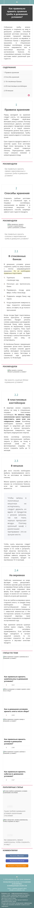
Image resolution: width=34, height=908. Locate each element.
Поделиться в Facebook (17, 860)
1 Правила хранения (11, 72)
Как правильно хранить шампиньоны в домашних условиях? (16, 679)
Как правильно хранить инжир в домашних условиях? (15, 741)
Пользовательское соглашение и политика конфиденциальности (17, 884)
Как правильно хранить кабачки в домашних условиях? (15, 774)
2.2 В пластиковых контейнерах (15, 86)
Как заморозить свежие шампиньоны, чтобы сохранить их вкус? (17, 842)
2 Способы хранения (11, 77)
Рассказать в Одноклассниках (17, 865)
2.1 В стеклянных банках (13, 81)
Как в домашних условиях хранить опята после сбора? (16, 710)
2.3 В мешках (8, 91)
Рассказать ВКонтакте (17, 856)
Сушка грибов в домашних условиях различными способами (14, 813)
